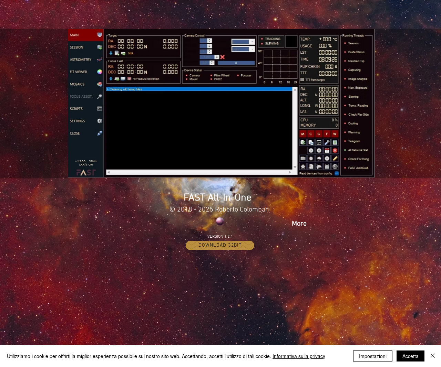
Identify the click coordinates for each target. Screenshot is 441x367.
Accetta (410, 356)
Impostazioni (373, 356)
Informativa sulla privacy (299, 356)
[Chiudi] (433, 355)
